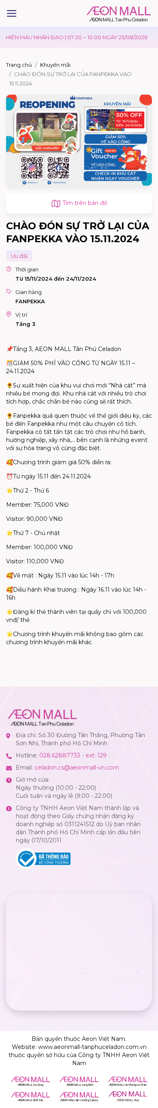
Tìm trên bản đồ (84, 203)
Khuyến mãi (55, 64)
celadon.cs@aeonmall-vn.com (76, 767)
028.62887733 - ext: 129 (73, 755)
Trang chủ (19, 64)
